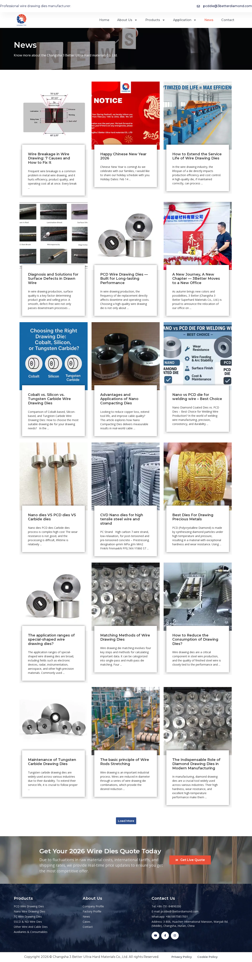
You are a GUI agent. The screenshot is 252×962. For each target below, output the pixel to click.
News (208, 20)
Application (182, 20)
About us (124, 20)
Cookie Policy (207, 957)
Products (152, 20)
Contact (227, 20)
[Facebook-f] (165, 935)
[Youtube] (155, 935)
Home (104, 20)
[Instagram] (175, 935)
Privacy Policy (184, 957)
